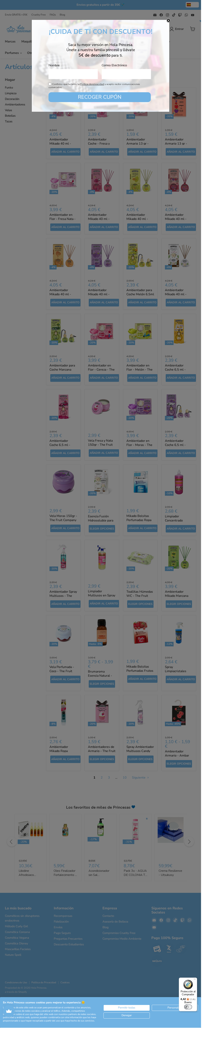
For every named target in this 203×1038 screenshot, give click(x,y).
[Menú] (194, 980)
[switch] (188, 1007)
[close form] (168, 20)
